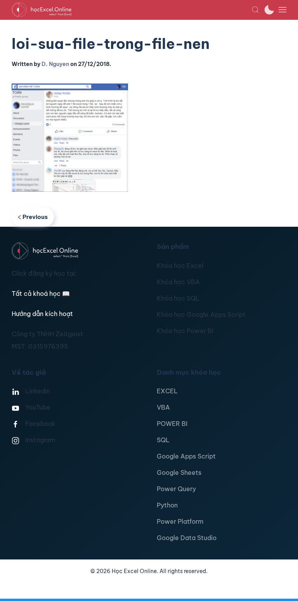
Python (167, 505)
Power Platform (180, 521)
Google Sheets (179, 472)
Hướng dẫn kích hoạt (42, 314)
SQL (163, 440)
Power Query (176, 489)
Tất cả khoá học (41, 293)
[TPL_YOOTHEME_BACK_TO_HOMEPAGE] (131, 9)
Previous (35, 217)
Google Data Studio (187, 538)
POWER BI (172, 423)
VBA (163, 407)
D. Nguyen (55, 64)
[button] (255, 9)
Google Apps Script (186, 456)
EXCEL (167, 391)
